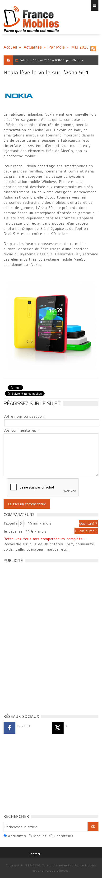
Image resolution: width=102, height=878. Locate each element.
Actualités (33, 47)
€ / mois (38, 531)
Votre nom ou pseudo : (24, 416)
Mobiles (39, 836)
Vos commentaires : (21, 430)
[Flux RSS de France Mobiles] (93, 47)
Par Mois (56, 47)
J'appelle (11, 523)
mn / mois (42, 523)
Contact (34, 853)
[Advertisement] (39, 637)
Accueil (10, 47)
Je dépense (14, 531)
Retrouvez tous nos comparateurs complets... (44, 539)
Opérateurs (63, 836)
